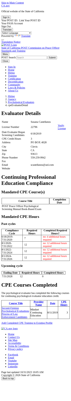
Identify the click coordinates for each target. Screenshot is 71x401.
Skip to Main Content (12, 2)
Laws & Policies (16, 87)
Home (11, 69)
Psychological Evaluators (21, 102)
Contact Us (14, 337)
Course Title (16, 303)
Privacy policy (15, 349)
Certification (14, 78)
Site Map (12, 340)
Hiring (11, 72)
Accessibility (14, 343)
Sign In (12, 66)
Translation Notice (10, 41)
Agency (12, 99)
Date (52, 303)
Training (12, 75)
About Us (13, 90)
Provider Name (39, 303)
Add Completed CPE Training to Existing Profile (27, 323)
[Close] (2, 39)
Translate (7, 29)
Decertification (15, 81)
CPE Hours (63, 303)
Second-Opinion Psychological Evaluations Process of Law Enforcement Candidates (15, 312)
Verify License (62, 127)
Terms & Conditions (18, 346)
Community (14, 84)
